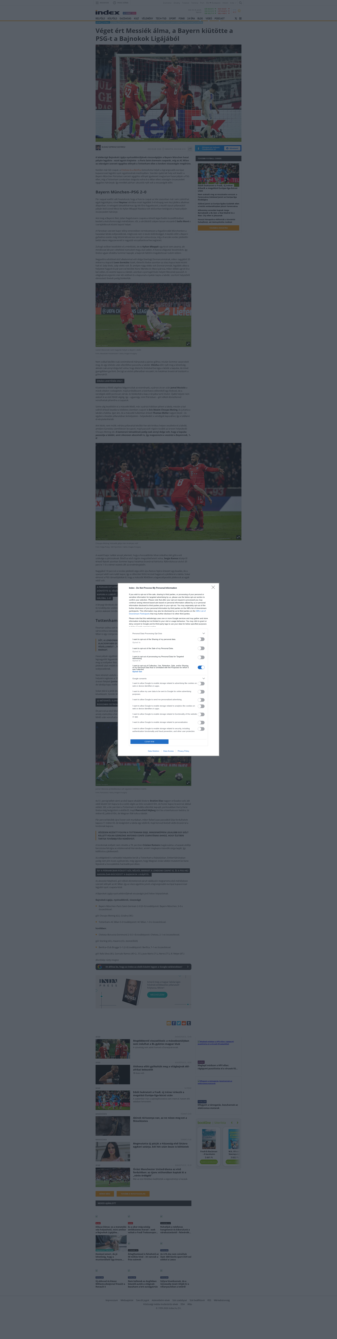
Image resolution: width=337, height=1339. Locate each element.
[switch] (201, 639)
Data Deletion (153, 751)
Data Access (168, 751)
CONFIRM (149, 742)
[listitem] (168, 633)
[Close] (214, 588)
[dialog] (168, 669)
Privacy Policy (183, 751)
